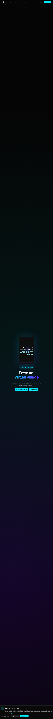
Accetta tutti (24, 716)
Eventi (36, 2)
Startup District (16, 2)
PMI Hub (31, 2)
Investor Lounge (24, 2)
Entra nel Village (20, 389)
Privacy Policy (12, 713)
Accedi (41, 2)
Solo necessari (15, 716)
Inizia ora (47, 2)
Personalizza (6, 716)
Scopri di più (33, 389)
